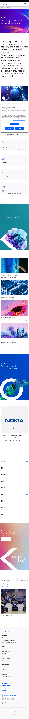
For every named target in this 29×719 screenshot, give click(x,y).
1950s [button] (3, 494)
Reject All (9, 128)
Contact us (4, 683)
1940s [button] (3, 501)
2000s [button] (3, 461)
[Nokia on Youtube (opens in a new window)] (5, 699)
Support (4, 690)
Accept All (19, 128)
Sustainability (5, 674)
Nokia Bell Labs (5, 653)
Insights (4, 646)
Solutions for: (5, 635)
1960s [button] (3, 488)
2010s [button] (3, 455)
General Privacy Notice (21, 120)
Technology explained (7, 656)
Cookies (3, 711)
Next (7, 585)
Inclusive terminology (22, 711)
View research (5, 539)
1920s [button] (3, 514)
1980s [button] (3, 475)
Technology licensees (6, 340)
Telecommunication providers (9, 275)
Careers (4, 669)
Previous (2, 585)
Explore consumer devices (7, 704)
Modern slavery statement (14, 714)
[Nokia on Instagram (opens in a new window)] (3, 699)
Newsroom (4, 666)
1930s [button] (3, 508)
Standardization (6, 658)
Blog (3, 648)
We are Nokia (5, 664)
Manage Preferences (14, 123)
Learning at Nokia (6, 651)
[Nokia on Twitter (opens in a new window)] (8, 699)
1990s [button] (3, 468)
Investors (4, 671)
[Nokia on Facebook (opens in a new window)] (10, 699)
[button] (14, 93)
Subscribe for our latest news (10, 695)
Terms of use (14, 711)
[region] (14, 118)
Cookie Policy (15, 120)
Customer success (6, 676)
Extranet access (6, 685)
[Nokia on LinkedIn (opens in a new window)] (12, 699)
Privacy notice (8, 711)
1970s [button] (3, 481)
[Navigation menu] (25, 4)
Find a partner (5, 688)
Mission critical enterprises (8, 297)
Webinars (4, 661)
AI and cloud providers (7, 317)
